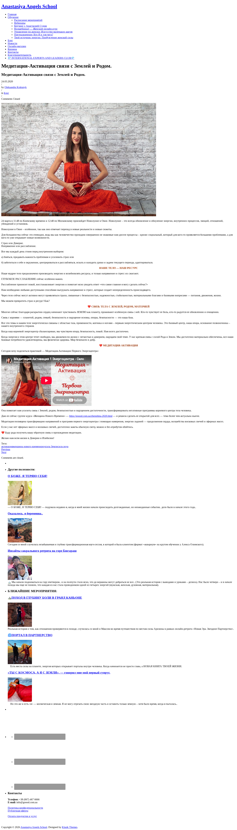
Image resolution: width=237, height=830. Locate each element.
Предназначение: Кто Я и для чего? (33, 34)
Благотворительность (19, 55)
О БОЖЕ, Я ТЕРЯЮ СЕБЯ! (27, 476)
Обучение (13, 17)
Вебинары (19, 23)
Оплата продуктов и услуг (22, 816)
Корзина (12, 49)
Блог (10, 40)
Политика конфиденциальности (25, 807)
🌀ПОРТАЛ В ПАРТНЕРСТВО (30, 635)
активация (7, 446)
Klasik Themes (69, 827)
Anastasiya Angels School (29, 6)
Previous (5, 449)
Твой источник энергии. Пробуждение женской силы (43, 37)
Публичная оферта (18, 810)
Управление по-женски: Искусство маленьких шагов (43, 31)
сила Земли (51, 446)
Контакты (13, 52)
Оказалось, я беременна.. (25, 513)
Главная (12, 14)
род (43, 446)
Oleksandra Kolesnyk (16, 87)
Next (3, 452)
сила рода (63, 446)
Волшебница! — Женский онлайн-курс (36, 28)
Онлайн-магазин (17, 46)
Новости (12, 43)
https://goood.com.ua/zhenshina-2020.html (90, 416)
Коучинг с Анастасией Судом (30, 26)
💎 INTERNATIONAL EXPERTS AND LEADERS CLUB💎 (41, 58)
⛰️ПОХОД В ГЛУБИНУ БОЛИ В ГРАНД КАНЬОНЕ (45, 597)
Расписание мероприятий (28, 20)
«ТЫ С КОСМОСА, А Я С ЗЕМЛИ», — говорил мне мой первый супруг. (59, 672)
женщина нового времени (27, 446)
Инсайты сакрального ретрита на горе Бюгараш (42, 550)
